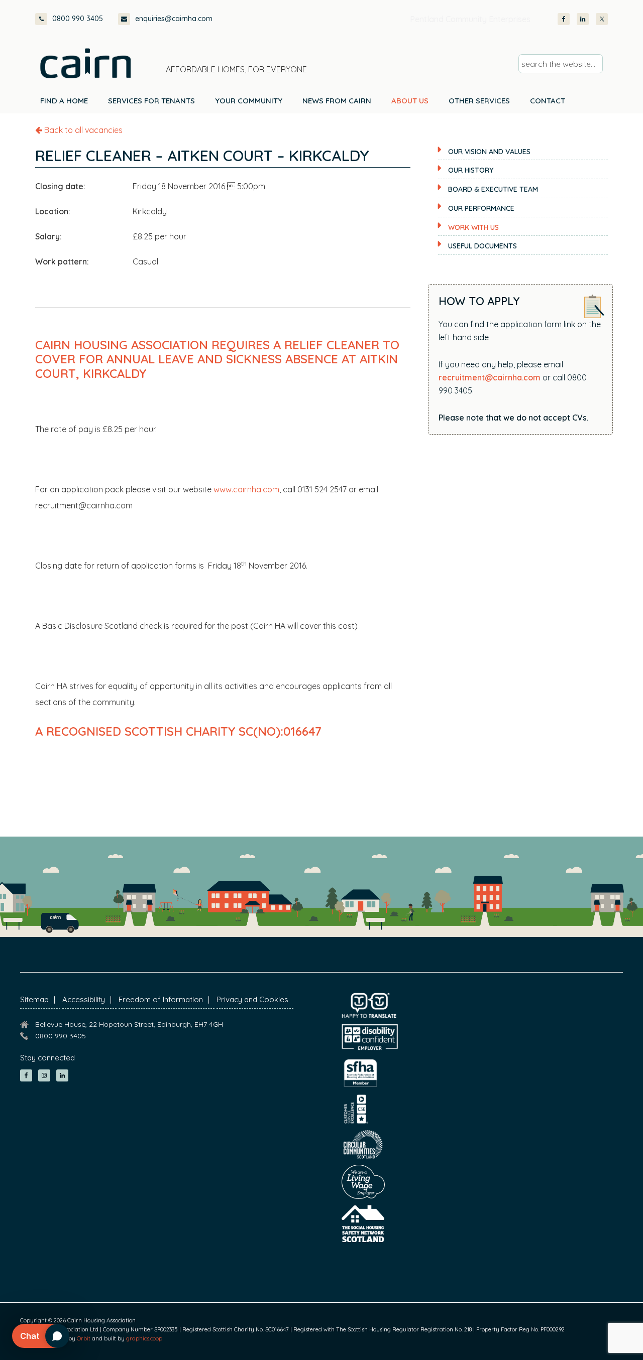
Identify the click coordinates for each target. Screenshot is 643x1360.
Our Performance (481, 208)
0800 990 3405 (77, 18)
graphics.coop (144, 1338)
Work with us (473, 227)
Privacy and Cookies (252, 999)
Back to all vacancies (82, 130)
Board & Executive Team (493, 189)
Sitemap (34, 999)
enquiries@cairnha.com (173, 18)
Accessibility (83, 999)
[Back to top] (581, 1333)
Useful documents (482, 245)
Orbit (83, 1338)
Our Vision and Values (489, 151)
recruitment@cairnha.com (490, 377)
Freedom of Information (161, 999)
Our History (470, 170)
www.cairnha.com (246, 489)
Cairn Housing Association (85, 63)
